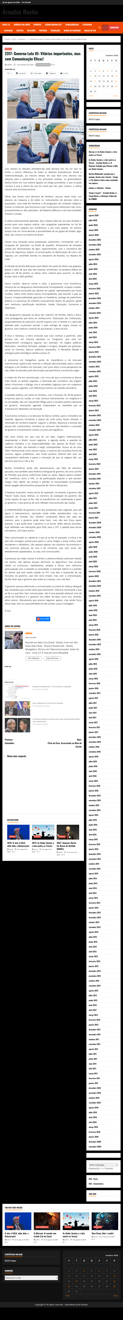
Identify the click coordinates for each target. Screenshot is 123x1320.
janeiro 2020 (94, 576)
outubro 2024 (94, 307)
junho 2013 (93, 941)
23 (91, 86)
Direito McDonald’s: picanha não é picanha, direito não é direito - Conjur (103, 175)
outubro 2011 (94, 1039)
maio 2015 (93, 829)
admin (9, 65)
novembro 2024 (95, 303)
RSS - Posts (93, 1178)
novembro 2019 (95, 585)
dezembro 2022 (95, 415)
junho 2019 (93, 610)
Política (20, 30)
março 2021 (93, 507)
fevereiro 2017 (94, 727)
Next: (64, 743)
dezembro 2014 (95, 854)
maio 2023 (93, 390)
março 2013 (93, 956)
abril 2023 (93, 395)
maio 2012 (93, 1005)
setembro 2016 (95, 751)
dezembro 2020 (95, 522)
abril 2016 (93, 776)
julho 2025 (93, 264)
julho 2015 (93, 819)
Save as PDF (44, 619)
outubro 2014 (94, 863)
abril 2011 (92, 1068)
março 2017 (93, 722)
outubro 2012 (94, 980)
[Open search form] (99, 27)
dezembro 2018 (95, 639)
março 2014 (93, 897)
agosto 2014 (93, 873)
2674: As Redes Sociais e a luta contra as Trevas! (43, 844)
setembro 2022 (95, 429)
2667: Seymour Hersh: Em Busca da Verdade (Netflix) (66, 845)
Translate (108, 1168)
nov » (115, 95)
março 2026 (93, 230)
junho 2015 (93, 824)
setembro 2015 (95, 810)
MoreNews (70, 1304)
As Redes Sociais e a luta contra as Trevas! (74, 1235)
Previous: (9, 741)
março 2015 (93, 839)
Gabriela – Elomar (104, 188)
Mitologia (8, 30)
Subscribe (114, 27)
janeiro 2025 (94, 293)
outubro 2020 (94, 532)
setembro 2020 (95, 537)
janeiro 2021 (93, 517)
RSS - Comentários (96, 1183)
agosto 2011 (93, 1049)
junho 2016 (93, 766)
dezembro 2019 (95, 581)
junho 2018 (93, 668)
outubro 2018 (94, 649)
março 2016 (93, 780)
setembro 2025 (95, 254)
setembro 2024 (95, 312)
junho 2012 (93, 1000)
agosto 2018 (93, 659)
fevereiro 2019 (94, 629)
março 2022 (93, 459)
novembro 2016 (95, 741)
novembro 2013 (95, 917)
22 (116, 81)
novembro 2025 (95, 244)
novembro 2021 (95, 478)
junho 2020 (93, 551)
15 (116, 76)
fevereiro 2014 (94, 902)
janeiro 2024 (94, 351)
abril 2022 (93, 454)
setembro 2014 (95, 868)
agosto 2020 (94, 542)
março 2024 (93, 342)
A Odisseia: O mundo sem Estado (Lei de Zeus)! (45, 1235)
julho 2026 (93, 220)
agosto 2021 (93, 493)
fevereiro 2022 (94, 463)
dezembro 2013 (95, 912)
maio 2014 (93, 888)
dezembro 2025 (95, 239)
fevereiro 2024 (94, 347)
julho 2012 (93, 995)
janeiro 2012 (93, 1024)
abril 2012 (92, 1010)
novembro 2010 (95, 1092)
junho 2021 (93, 503)
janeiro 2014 (93, 907)
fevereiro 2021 (94, 512)
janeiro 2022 (94, 468)
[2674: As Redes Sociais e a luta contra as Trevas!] (43, 832)
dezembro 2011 (94, 1029)
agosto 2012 (93, 990)
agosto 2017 (93, 698)
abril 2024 (93, 337)
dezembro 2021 (95, 473)
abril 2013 (92, 951)
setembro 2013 (95, 927)
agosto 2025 (93, 259)
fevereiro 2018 (94, 683)
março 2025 (93, 283)
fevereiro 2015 (94, 844)
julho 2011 (93, 1053)
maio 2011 (92, 1063)
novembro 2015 (95, 800)
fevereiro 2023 (94, 405)
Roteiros (43, 30)
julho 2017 (93, 702)
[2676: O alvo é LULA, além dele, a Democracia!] (18, 832)
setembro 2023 (95, 371)
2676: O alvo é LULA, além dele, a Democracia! (18, 844)
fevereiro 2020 (95, 571)
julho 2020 (93, 546)
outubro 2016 (94, 746)
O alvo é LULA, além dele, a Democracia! (16, 1235)
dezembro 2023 (95, 356)
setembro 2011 (94, 1044)
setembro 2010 (95, 1102)
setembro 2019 (95, 595)
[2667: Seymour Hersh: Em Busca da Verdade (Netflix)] (68, 832)
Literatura (87, 24)
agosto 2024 (93, 317)
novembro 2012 (95, 975)
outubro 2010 (94, 1097)
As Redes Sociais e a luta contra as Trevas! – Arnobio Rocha (102, 161)
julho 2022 (93, 439)
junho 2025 (93, 269)
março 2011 (93, 1073)
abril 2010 (93, 1122)
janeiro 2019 (93, 634)
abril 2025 (93, 278)
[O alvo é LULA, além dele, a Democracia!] (18, 1221)
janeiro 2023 (94, 410)
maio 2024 (93, 332)
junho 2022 (93, 444)
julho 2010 (93, 1112)
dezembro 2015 (95, 795)
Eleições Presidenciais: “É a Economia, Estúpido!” (51, 686)
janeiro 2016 (93, 790)
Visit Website (33, 658)
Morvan (91, 151)
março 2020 (93, 566)
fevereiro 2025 (94, 288)
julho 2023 (93, 381)
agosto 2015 (93, 815)
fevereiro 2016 (94, 785)
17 (95, 81)
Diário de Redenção (72, 30)
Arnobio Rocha (20, 11)
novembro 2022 (95, 420)
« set (91, 95)
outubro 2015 (94, 805)
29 (116, 86)
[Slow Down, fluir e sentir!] (105, 1221)
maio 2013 (93, 946)
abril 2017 (92, 717)
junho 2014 (93, 883)
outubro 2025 (94, 249)
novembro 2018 (95, 644)
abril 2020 (93, 561)
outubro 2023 (94, 366)
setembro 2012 (95, 985)
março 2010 (93, 1127)
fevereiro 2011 (94, 1078)
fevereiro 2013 (94, 961)
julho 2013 (93, 936)
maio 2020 (93, 556)
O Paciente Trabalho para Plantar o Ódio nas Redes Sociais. (103, 165)
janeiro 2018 (93, 688)
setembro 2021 (95, 488)
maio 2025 (93, 273)
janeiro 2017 (93, 732)
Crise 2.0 (6, 24)
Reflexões (31, 30)
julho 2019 (93, 605)
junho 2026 (93, 225)
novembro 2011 (95, 1034)
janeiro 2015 (93, 849)
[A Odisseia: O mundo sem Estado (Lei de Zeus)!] (47, 1221)
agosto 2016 (93, 756)
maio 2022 (93, 449)
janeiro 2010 (93, 1136)
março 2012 (93, 1015)
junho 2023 (93, 386)
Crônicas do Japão (22, 24)
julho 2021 (93, 498)
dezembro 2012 (95, 971)
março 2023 (93, 400)
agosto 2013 (93, 932)
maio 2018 (93, 673)
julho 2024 (93, 322)
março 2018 (93, 678)
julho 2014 (93, 878)
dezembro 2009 (95, 1141)
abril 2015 (92, 834)
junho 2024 (93, 327)
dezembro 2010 (95, 1088)
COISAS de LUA (90, 30)
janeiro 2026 (94, 234)
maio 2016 (93, 771)
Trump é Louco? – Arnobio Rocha (101, 192)
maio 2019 (93, 615)
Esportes (37, 24)
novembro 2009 (95, 1146)
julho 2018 (93, 663)
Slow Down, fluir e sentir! (103, 1233)
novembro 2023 (95, 361)
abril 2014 (92, 893)
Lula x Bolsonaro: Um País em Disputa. (47, 703)
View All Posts (52, 658)
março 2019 (93, 624)
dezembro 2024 (95, 298)
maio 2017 (93, 712)
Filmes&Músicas (72, 24)
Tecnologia (55, 30)
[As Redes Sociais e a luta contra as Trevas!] (76, 1221)
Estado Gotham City (53, 24)
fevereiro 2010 (94, 1131)
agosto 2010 (93, 1107)
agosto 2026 (94, 215)
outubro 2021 (94, 483)
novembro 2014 (95, 859)
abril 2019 (93, 620)
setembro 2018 (95, 654)
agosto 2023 (93, 376)
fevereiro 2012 (94, 1019)
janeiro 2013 (93, 966)
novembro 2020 (95, 527)
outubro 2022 (94, 425)
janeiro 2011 (93, 1083)
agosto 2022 (93, 434)
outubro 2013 (94, 922)
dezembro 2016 (95, 737)
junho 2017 (93, 707)
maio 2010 (93, 1117)
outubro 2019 (94, 590)
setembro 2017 (94, 693)
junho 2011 (93, 1058)
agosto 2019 (93, 600)
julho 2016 (93, 761)
